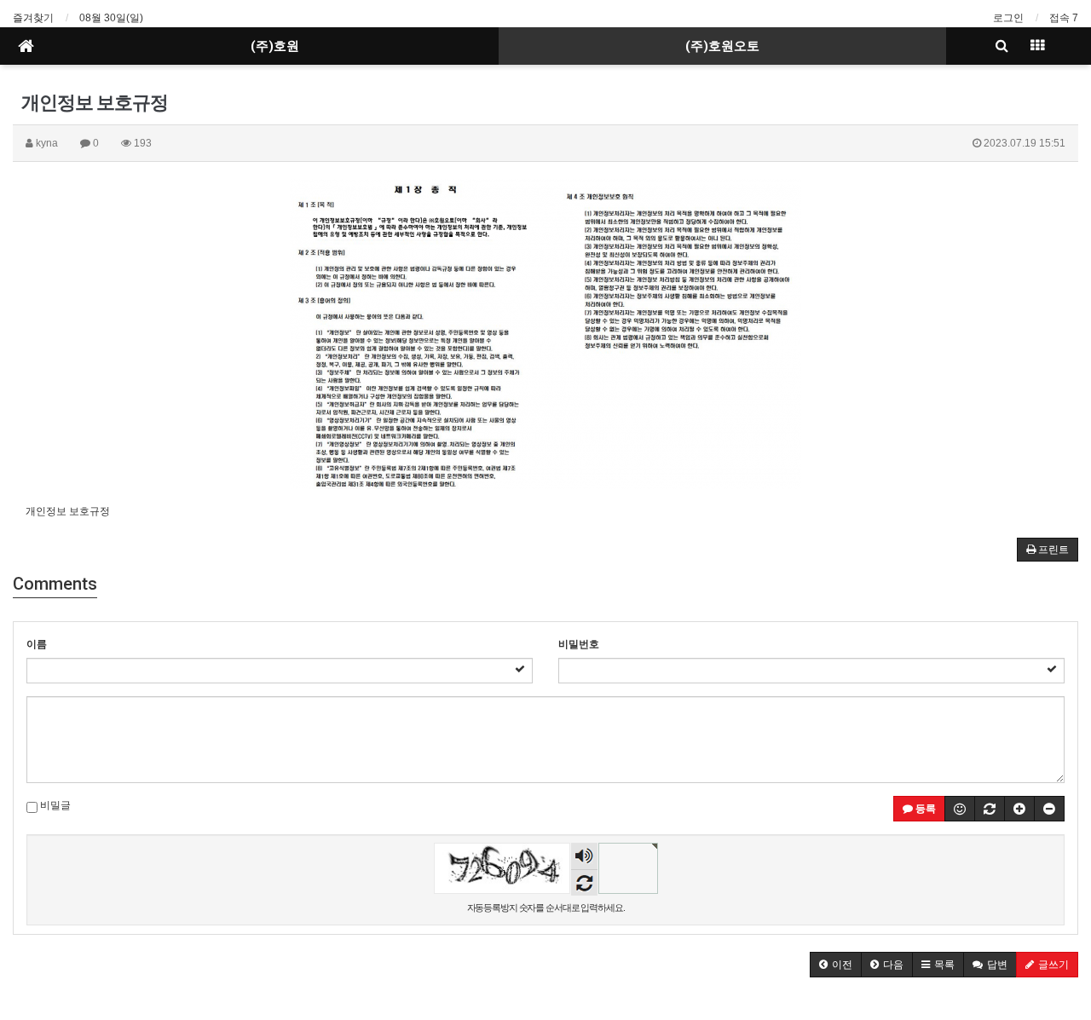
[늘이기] (1019, 808)
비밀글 (54, 805)
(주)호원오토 (722, 46)
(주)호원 (275, 46)
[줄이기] (1049, 808)
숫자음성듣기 (584, 857)
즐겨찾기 (33, 18)
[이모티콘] (959, 808)
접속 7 (1063, 18)
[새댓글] (989, 808)
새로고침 (584, 882)
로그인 (1008, 18)
